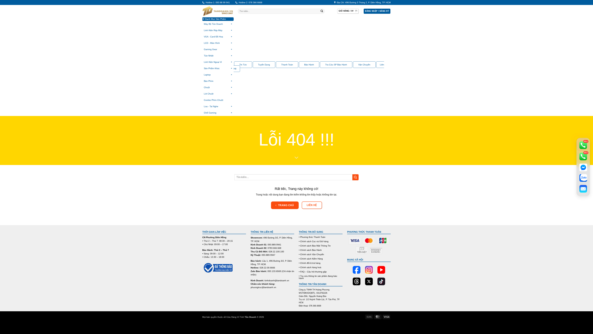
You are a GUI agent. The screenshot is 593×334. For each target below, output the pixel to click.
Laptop (207, 74)
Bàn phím (208, 81)
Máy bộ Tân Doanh (213, 24)
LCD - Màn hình (212, 43)
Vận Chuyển (364, 64)
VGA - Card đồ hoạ (213, 36)
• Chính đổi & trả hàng (309, 263)
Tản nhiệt (208, 55)
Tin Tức (243, 64)
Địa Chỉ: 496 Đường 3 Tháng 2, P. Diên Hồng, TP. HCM (363, 2)
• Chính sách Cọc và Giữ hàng (313, 241)
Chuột (207, 87)
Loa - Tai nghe (211, 106)
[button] (348, 11)
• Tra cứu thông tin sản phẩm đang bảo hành (318, 277)
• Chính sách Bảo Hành (310, 250)
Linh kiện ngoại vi (213, 62)
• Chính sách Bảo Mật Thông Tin (315, 246)
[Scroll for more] (296, 158)
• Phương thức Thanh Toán (312, 237)
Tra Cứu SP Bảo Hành (336, 64)
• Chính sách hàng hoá (310, 267)
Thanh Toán (287, 64)
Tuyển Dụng (264, 64)
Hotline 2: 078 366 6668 (250, 2)
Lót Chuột (208, 93)
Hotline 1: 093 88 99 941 (217, 2)
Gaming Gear (210, 49)
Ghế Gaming (210, 112)
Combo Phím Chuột (213, 100)
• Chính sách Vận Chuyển (311, 254)
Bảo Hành (309, 64)
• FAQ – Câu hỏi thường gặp (313, 272)
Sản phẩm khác (212, 68)
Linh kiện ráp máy (213, 30)
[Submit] (321, 11)
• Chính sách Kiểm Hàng (311, 259)
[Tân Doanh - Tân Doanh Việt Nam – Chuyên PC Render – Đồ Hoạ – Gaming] (217, 11)
